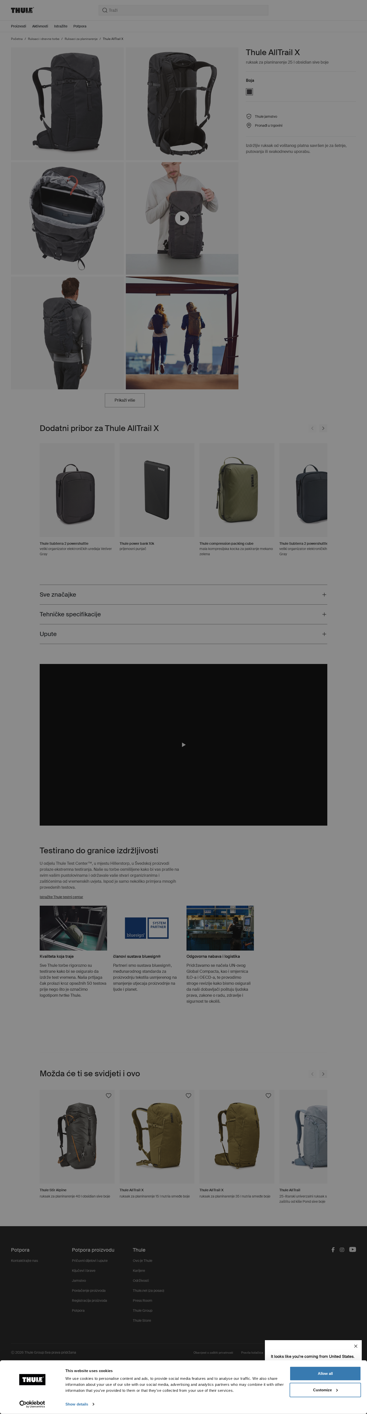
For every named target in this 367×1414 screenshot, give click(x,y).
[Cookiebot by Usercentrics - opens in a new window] (32, 1404)
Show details (76, 1404)
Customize (322, 1390)
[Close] (356, 1346)
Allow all (325, 1373)
